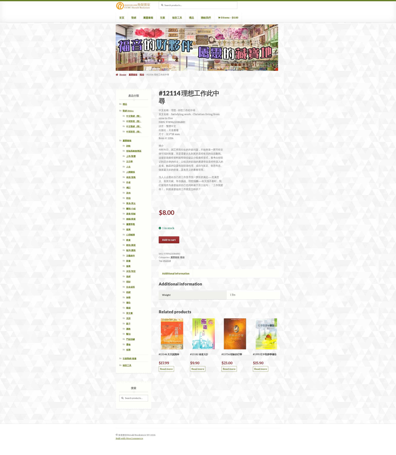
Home (122, 74)
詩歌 (128, 146)
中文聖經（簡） (133, 126)
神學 (128, 297)
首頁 (121, 17)
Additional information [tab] (175, 273)
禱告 (128, 302)
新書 (128, 260)
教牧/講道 (131, 245)
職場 (142, 74)
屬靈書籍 (148, 17)
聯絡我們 (206, 17)
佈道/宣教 (131, 177)
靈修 (128, 344)
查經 (128, 276)
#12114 (167, 260)
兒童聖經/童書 (129, 358)
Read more (166, 368)
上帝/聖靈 (131, 156)
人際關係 (130, 172)
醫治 (128, 334)
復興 (128, 229)
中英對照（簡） (133, 131)
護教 (128, 328)
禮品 (191, 17)
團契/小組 (131, 208)
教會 (128, 240)
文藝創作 (130, 255)
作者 (128, 182)
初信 (128, 198)
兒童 (162, 17)
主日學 (129, 161)
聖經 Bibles (128, 110)
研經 (128, 292)
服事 (128, 266)
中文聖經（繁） (133, 116)
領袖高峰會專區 (133, 151)
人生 (128, 166)
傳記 (128, 187)
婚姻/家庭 (131, 219)
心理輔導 (130, 234)
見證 (128, 318)
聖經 (133, 17)
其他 (128, 192)
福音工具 (177, 17)
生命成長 (130, 287)
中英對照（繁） (133, 121)
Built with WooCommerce (129, 438)
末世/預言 (131, 271)
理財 (128, 281)
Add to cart (169, 239)
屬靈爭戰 (130, 224)
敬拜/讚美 (131, 250)
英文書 (129, 313)
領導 (128, 349)
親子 (128, 323)
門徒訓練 (130, 339)
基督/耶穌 (131, 213)
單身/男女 (131, 203)
